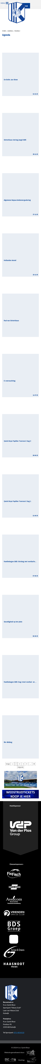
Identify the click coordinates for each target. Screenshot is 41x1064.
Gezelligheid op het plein (13, 622)
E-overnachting (9, 381)
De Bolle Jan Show (11, 79)
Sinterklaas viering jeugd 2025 (15, 140)
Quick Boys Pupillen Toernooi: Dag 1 (17, 501)
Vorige (8, 764)
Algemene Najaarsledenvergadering (17, 200)
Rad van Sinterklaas (11, 320)
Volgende (20, 767)
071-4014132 (19, 1032)
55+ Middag (8, 742)
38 (34, 764)
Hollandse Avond (10, 260)
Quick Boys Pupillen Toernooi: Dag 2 (17, 441)
